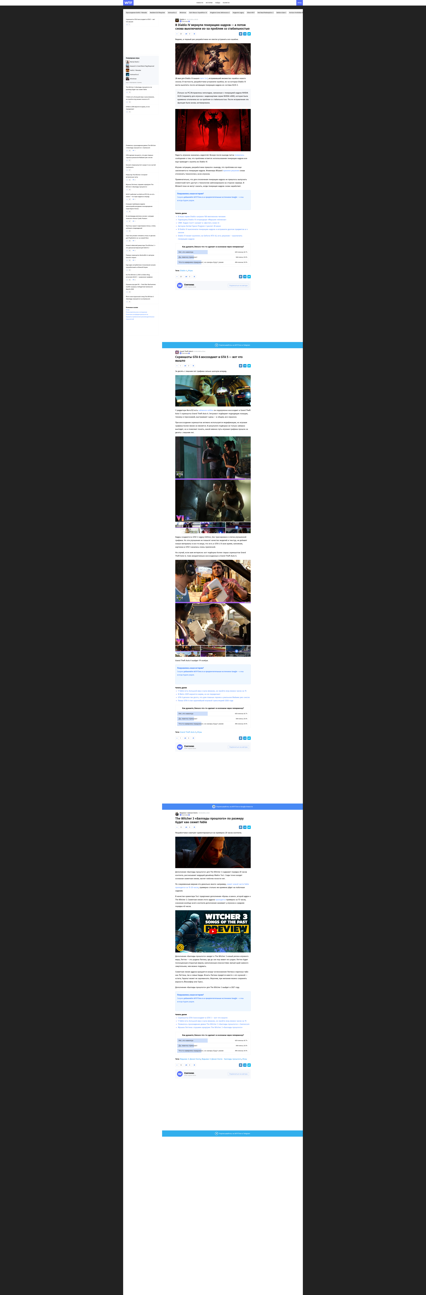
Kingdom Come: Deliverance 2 (220, 12)
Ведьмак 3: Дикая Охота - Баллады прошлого (221, 1059)
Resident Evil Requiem (157, 12)
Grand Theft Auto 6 (186, 351)
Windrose (183, 12)
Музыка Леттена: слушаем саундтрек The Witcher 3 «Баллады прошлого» (210, 1027)
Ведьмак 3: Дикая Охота (189, 813)
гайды (217, 3)
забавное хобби (205, 410)
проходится (220, 900)
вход (300, 3)
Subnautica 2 (172, 12)
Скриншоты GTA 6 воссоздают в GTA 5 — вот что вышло (203, 1018)
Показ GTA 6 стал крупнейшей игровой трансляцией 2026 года (205, 700)
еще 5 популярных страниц (134, 82)
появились (239, 155)
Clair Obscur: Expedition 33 (198, 12)
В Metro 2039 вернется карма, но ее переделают (199, 694)
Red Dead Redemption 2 (265, 12)
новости (199, 3)
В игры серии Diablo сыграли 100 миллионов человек (202, 216)
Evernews (189, 284)
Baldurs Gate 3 (281, 12)
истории (209, 3)
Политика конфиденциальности (137, 314)
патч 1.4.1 (204, 78)
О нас (128, 310)
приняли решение (231, 170)
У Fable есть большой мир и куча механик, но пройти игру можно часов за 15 (212, 691)
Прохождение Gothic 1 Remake (136, 12)
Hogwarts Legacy (238, 12)
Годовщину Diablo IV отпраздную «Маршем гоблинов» (202, 219)
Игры (190, 270)
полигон (226, 3)
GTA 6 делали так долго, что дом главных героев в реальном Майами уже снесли (214, 697)
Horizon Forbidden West (297, 12)
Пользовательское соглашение (136, 312)
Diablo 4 (183, 19)
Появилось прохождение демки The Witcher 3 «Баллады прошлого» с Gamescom (213, 1024)
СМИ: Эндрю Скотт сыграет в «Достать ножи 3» (198, 223)
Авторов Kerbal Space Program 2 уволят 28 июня (199, 226)
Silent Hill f (250, 12)
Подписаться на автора (238, 286)
